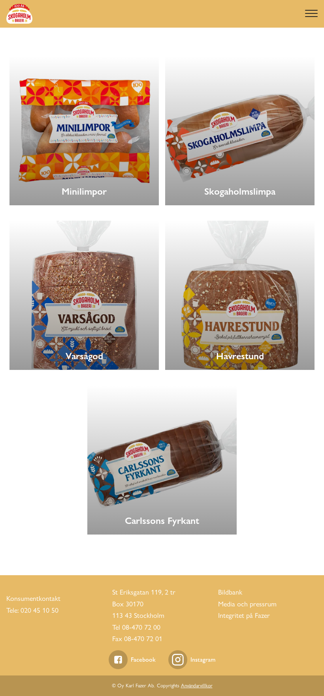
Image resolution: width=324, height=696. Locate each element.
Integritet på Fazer (244, 615)
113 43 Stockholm (138, 615)
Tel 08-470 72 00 (136, 627)
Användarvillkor (197, 685)
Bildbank (230, 592)
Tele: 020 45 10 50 (32, 610)
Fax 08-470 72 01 (137, 638)
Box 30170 (127, 604)
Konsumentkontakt (33, 598)
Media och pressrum (247, 604)
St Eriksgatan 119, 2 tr (143, 592)
